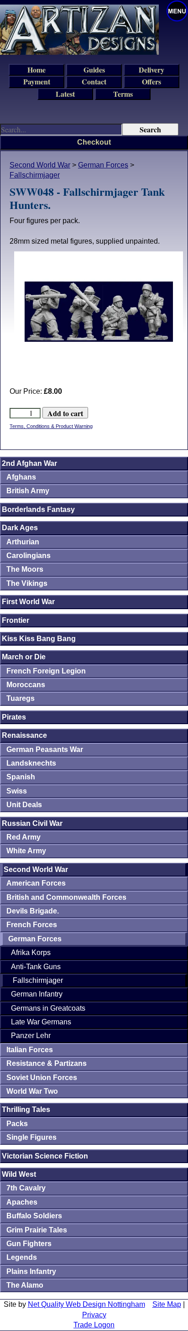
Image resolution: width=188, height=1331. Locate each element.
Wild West (19, 1174)
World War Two (32, 1091)
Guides (94, 69)
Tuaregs (20, 698)
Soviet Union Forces (41, 1077)
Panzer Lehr (31, 1035)
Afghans (21, 477)
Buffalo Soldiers (34, 1216)
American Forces (36, 883)
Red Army (23, 837)
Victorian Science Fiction (45, 1156)
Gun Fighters (29, 1243)
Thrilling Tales (26, 1109)
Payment (36, 81)
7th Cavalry (26, 1188)
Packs (17, 1123)
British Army (27, 491)
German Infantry (37, 994)
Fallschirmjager (35, 175)
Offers (151, 81)
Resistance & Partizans (46, 1063)
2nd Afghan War (29, 463)
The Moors (24, 569)
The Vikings (26, 583)
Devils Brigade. (32, 911)
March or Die (24, 657)
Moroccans (25, 685)
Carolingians (28, 555)
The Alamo (24, 1285)
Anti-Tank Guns (36, 967)
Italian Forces (29, 1050)
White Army (26, 851)
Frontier (15, 620)
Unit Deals (24, 805)
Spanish (20, 777)
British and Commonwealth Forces (66, 897)
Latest (65, 94)
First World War (28, 601)
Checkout (94, 142)
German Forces (103, 165)
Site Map (166, 1304)
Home (36, 69)
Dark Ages (20, 528)
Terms (123, 94)
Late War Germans (41, 1022)
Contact (94, 81)
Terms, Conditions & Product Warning (51, 426)
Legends (21, 1257)
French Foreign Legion (46, 671)
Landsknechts (31, 763)
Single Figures (31, 1137)
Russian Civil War (32, 823)
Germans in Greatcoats (48, 1008)
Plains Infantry (31, 1271)
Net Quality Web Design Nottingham (86, 1304)
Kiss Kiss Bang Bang (39, 638)
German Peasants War (44, 749)
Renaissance (24, 735)
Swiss (16, 791)
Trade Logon (94, 1325)
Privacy (94, 1315)
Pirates (14, 717)
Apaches (21, 1202)
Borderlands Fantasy (38, 509)
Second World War (40, 165)
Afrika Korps (31, 952)
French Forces (31, 925)
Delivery (151, 69)
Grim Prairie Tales (36, 1230)
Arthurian (22, 542)
